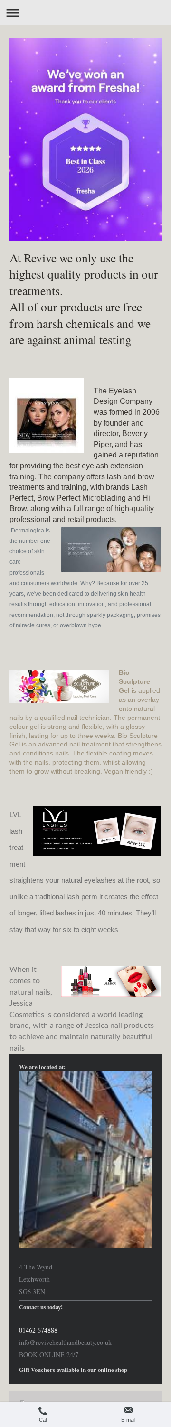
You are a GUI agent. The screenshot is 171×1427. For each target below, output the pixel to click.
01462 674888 (38, 1329)
